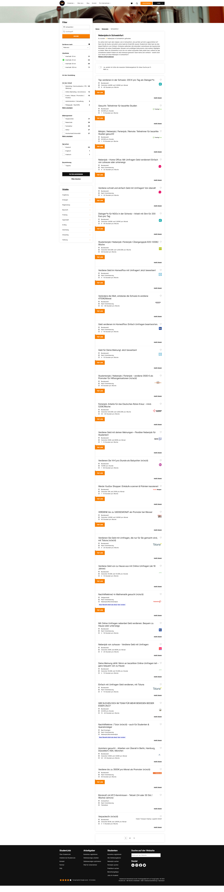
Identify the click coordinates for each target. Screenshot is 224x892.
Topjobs (68, 165)
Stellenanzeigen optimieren (92, 861)
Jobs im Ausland (112, 875)
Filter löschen (76, 179)
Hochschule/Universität (72, 133)
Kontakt (94, 3)
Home (97, 29)
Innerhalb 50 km (70, 63)
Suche (76, 36)
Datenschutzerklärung (151, 880)
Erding (64, 225)
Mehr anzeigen (67, 108)
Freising (64, 215)
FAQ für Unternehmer (90, 865)
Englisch (68, 151)
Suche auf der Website (143, 850)
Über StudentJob (65, 854)
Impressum (161, 880)
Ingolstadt (65, 220)
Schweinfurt (114, 29)
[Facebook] (141, 865)
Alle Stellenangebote (114, 858)
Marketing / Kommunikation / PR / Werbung (76, 87)
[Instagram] (137, 865)
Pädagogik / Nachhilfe (72, 105)
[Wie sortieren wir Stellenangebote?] (89, 44)
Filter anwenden (76, 174)
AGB (142, 880)
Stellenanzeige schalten (91, 858)
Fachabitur (68, 126)
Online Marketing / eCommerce (75, 92)
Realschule (68, 122)
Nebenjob (105, 29)
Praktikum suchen (113, 868)
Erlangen (65, 200)
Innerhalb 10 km (70, 56)
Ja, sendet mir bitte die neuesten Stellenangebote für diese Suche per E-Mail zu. (127, 68)
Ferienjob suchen (112, 865)
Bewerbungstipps (113, 872)
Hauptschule (69, 119)
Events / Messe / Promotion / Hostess (74, 96)
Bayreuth (65, 210)
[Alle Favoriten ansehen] (131, 3)
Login (158, 3)
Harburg (65, 240)
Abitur (67, 130)
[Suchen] (137, 3)
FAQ (60, 868)
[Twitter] (145, 865)
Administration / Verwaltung (74, 101)
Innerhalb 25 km (70, 60)
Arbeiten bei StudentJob (67, 858)
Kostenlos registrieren (90, 854)
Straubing (65, 235)
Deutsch (68, 147)
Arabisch (68, 154)
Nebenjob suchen (113, 861)
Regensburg (66, 205)
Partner (61, 865)
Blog (88, 3)
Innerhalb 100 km (70, 67)
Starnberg (65, 230)
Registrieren (146, 3)
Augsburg (65, 195)
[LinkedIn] (133, 865)
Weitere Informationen (106, 57)
